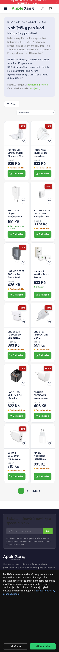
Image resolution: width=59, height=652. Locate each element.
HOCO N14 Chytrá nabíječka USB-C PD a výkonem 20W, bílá (16, 213)
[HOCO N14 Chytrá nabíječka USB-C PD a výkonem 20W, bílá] (16, 194)
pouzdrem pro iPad (38, 84)
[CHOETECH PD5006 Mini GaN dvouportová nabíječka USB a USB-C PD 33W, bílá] (42, 315)
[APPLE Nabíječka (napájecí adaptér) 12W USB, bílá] (42, 436)
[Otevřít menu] (5, 8)
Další (36, 491)
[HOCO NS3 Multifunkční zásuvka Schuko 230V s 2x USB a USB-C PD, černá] (16, 375)
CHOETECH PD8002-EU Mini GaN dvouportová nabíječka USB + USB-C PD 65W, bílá (16, 335)
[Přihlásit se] (42, 8)
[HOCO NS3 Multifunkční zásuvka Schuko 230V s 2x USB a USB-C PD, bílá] (42, 133)
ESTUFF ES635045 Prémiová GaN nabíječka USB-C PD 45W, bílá (42, 395)
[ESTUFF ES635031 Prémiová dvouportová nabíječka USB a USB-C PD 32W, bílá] (16, 436)
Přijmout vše (43, 646)
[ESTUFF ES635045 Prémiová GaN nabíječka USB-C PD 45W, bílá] (42, 375)
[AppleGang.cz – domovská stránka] (29, 557)
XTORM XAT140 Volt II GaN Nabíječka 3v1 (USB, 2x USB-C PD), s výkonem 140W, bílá (42, 213)
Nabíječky (20, 22)
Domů (10, 22)
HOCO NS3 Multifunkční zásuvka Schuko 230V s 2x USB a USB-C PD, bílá (42, 153)
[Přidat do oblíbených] (23, 140)
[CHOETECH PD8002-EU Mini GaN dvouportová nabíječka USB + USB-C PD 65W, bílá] (16, 315)
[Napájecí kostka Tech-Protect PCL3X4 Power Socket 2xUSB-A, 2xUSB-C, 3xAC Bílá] (42, 254)
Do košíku (18, 173)
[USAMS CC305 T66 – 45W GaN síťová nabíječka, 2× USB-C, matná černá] (16, 254)
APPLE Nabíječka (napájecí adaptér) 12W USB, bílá (41, 456)
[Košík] (50, 8)
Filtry (14, 104)
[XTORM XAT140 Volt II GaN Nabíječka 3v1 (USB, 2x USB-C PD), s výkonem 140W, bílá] (42, 194)
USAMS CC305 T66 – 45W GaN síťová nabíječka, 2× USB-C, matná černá (16, 274)
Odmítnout (16, 646)
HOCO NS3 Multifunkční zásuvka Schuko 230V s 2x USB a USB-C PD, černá (16, 395)
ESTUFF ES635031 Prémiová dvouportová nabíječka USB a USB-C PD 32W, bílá (16, 456)
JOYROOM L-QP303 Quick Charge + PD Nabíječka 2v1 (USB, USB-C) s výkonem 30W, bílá (16, 153)
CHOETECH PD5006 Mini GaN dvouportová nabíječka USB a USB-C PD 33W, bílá (42, 335)
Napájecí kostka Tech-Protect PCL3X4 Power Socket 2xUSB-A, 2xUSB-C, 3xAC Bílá (42, 274)
